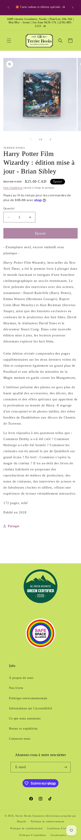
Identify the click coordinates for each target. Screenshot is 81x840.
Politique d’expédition (32, 835)
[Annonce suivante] (73, 7)
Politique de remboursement (47, 821)
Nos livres (16, 688)
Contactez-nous (19, 738)
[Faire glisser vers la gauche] (31, 139)
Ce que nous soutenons (25, 718)
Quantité (9, 208)
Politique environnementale (28, 698)
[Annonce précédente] (8, 7)
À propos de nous (21, 678)
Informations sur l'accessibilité (30, 708)
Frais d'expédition (12, 187)
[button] (9, 41)
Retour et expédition (23, 728)
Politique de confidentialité (26, 828)
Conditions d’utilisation (61, 828)
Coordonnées (58, 835)
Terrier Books (23, 815)
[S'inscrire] (65, 767)
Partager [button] (14, 526)
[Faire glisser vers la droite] (50, 139)
